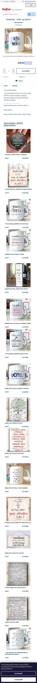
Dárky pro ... (22, 77)
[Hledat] (25, 14)
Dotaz (20, 81)
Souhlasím (19, 680)
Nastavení (18, 674)
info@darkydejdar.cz (30, 1)
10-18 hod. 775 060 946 (9, 1)
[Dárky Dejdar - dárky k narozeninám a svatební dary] (18, 9)
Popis (6, 86)
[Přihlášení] (29, 14)
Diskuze (14, 86)
